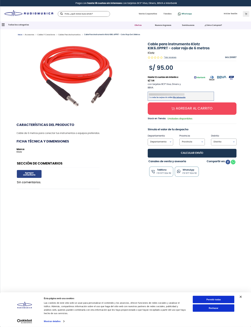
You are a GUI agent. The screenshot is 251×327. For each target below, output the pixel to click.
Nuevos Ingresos (163, 26)
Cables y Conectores (46, 35)
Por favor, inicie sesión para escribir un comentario (29, 174)
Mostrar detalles (52, 321)
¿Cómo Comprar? (213, 26)
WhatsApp (188, 170)
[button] (76, 76)
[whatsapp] (233, 162)
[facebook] (228, 162)
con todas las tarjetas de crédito (145, 3)
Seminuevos (188, 26)
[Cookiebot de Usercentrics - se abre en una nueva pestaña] (24, 321)
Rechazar (213, 308)
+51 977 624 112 (189, 173)
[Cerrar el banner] (241, 297)
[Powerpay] (83, 3)
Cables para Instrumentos (69, 35)
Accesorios (29, 35)
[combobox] (84, 14)
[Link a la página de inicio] (20, 34)
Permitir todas (213, 299)
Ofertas (138, 26)
